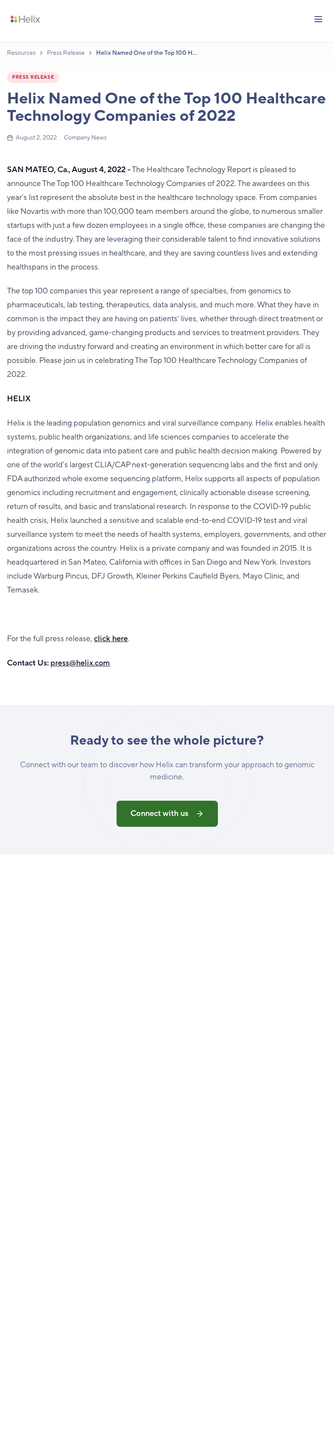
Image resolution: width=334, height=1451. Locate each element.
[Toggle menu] (318, 19)
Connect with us (159, 814)
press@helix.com (80, 663)
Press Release (66, 53)
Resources (21, 53)
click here (111, 639)
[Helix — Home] (25, 19)
